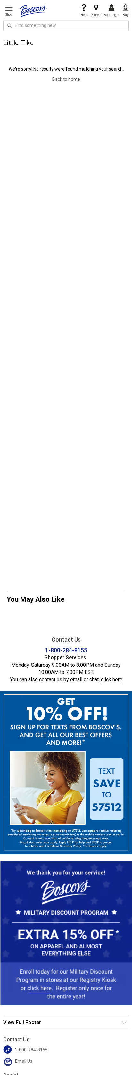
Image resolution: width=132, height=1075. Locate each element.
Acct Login (111, 15)
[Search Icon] (9, 25)
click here (111, 679)
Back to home (66, 79)
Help (83, 15)
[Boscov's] (33, 10)
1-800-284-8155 (66, 650)
